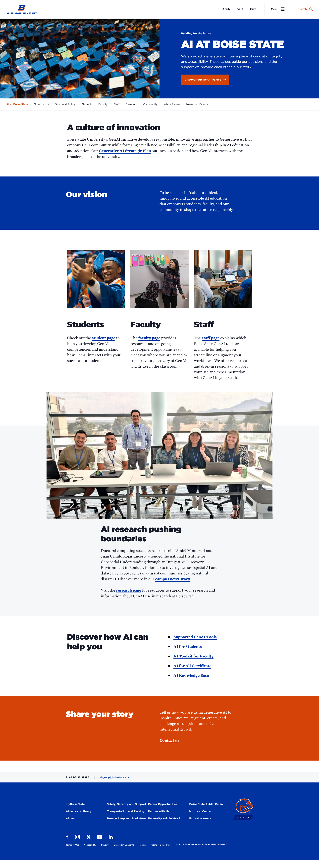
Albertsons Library (78, 811)
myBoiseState (75, 804)
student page (103, 337)
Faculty (103, 104)
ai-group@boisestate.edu (114, 777)
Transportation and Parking (125, 811)
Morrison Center (200, 811)
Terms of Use (72, 845)
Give (253, 9)
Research (131, 104)
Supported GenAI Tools (195, 636)
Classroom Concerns (123, 845)
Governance (41, 104)
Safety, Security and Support (126, 804)
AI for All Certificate (192, 665)
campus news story (172, 578)
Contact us (169, 740)
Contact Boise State (161, 845)
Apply (226, 9)
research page (128, 590)
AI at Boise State (17, 104)
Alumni (70, 818)
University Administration (165, 818)
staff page (210, 337)
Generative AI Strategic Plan (125, 150)
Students (86, 104)
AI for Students (187, 646)
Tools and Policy (65, 104)
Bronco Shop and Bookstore (126, 818)
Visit (240, 9)
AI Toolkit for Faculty (193, 656)
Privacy (104, 845)
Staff (117, 104)
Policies (142, 845)
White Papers (171, 104)
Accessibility (90, 845)
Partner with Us (158, 811)
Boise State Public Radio (206, 804)
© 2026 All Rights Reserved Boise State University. (201, 844)
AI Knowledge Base (191, 675)
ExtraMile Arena (200, 818)
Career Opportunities (162, 804)
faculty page (149, 337)
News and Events (197, 104)
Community (150, 104)
